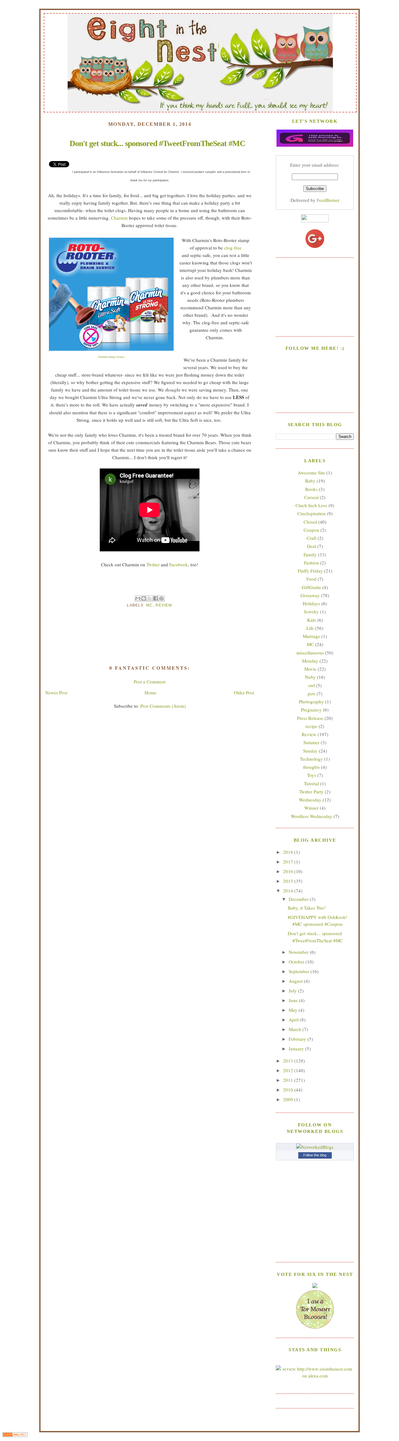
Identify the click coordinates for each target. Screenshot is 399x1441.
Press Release (310, 718)
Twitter (153, 564)
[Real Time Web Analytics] (14, 1435)
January (297, 1048)
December (299, 899)
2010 (288, 1090)
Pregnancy (311, 709)
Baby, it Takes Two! (307, 908)
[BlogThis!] (144, 598)
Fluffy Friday (310, 571)
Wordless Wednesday (311, 816)
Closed (310, 522)
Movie (310, 669)
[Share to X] (150, 598)
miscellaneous (310, 652)
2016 (288, 871)
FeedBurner (328, 200)
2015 (288, 881)
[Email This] (138, 598)
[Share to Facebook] (155, 598)
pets (311, 693)
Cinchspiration (311, 513)
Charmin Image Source (111, 357)
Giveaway (310, 595)
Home (150, 692)
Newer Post (56, 692)
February (298, 1039)
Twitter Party (311, 791)
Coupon (311, 530)
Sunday (310, 751)
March (295, 1029)
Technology (311, 759)
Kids (311, 620)
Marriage (311, 636)
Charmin (119, 218)
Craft (311, 538)
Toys (311, 775)
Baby (310, 481)
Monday (310, 661)
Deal (311, 546)
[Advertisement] (315, 296)
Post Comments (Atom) (163, 706)
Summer (311, 742)
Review (164, 605)
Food (311, 579)
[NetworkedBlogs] (315, 1147)
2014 (288, 890)
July (293, 990)
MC (149, 605)
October (297, 961)
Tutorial (311, 783)
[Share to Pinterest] (161, 598)
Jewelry (311, 611)
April (294, 1019)
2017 (288, 861)
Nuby (310, 677)
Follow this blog (314, 1155)
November (299, 952)
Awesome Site (311, 472)
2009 (288, 1099)
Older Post (244, 692)
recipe (311, 726)
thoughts (311, 767)
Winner (311, 808)
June (294, 1000)
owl (311, 685)
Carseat (311, 497)
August (296, 981)
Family (310, 554)
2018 (288, 852)
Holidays (311, 603)
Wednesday (310, 800)
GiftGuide (311, 587)
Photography (311, 701)
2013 (288, 1061)
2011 (288, 1080)
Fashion (311, 562)
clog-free (233, 248)
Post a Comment (150, 681)
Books (311, 489)
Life (310, 628)
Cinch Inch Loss (311, 505)
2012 (288, 1070)
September (299, 971)
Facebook (178, 564)
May (294, 1010)
